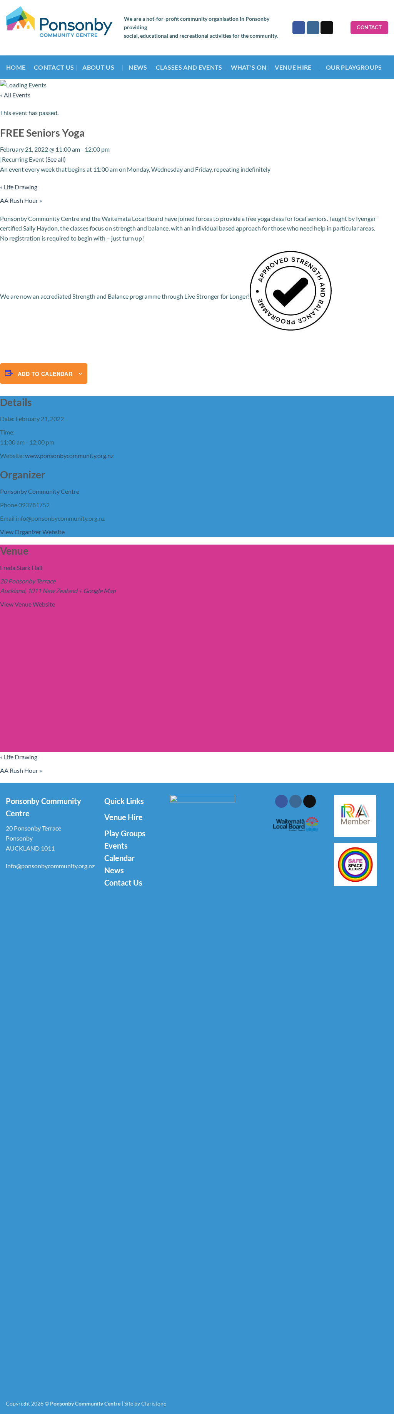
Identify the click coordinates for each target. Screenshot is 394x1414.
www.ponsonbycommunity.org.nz (69, 455)
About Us (98, 67)
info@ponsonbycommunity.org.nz (50, 865)
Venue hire (293, 67)
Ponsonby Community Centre (39, 491)
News (138, 67)
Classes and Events (189, 67)
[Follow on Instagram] (313, 27)
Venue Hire (123, 817)
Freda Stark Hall (21, 567)
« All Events (15, 95)
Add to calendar (45, 374)
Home (15, 67)
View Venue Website (27, 604)
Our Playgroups (354, 67)
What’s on (249, 67)
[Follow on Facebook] (298, 27)
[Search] (342, 27)
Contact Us (54, 67)
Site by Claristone (145, 1403)
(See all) (55, 159)
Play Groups (124, 833)
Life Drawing (18, 187)
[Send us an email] (327, 27)
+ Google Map (97, 590)
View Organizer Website (32, 531)
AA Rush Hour (21, 200)
